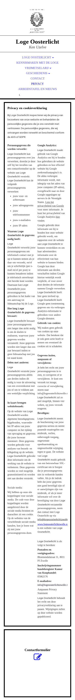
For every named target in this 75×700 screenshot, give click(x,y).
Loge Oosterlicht (36, 57)
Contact (38, 78)
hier (58, 217)
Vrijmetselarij (37, 67)
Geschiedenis (36, 73)
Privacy (37, 83)
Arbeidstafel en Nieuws (37, 89)
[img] (37, 21)
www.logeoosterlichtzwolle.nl (53, 524)
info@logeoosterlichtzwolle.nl (54, 519)
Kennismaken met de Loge (37, 62)
